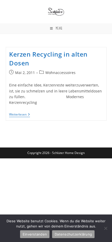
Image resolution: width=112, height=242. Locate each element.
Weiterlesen (19, 115)
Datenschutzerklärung (73, 234)
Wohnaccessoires (60, 72)
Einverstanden (35, 234)
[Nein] (105, 228)
